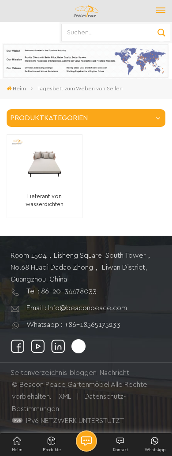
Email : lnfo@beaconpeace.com (76, 307)
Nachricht (114, 372)
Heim (19, 88)
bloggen (83, 372)
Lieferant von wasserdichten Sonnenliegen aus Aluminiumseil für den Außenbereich (44, 201)
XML (65, 396)
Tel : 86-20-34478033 (61, 291)
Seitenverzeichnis (39, 372)
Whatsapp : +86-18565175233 (73, 324)
